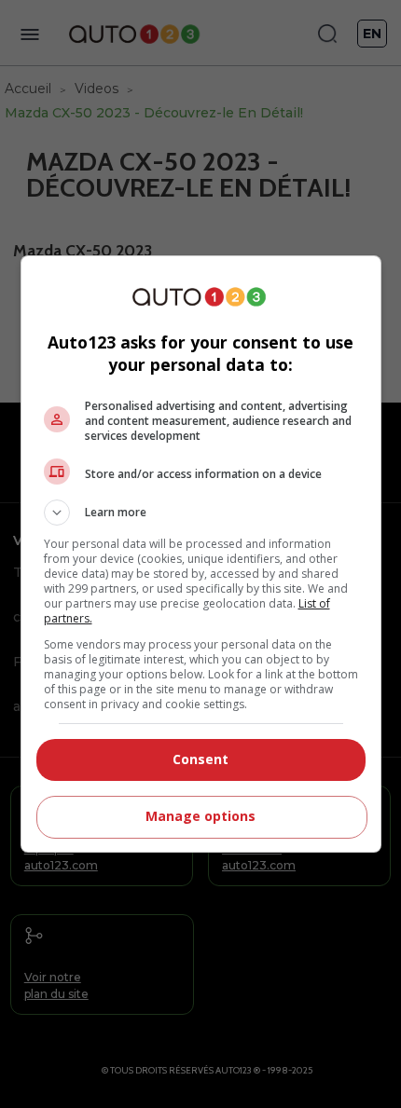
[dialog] (201, 554)
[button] (201, 512)
